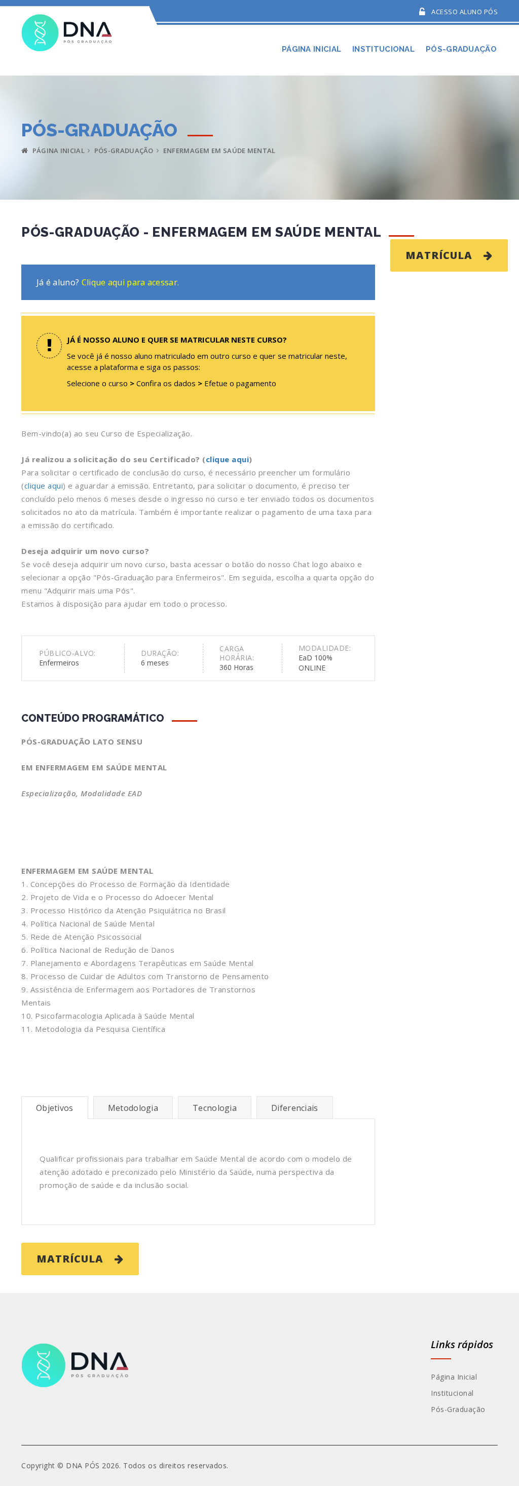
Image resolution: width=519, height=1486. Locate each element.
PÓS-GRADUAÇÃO (461, 49)
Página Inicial (57, 150)
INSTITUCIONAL (383, 49)
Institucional (452, 1393)
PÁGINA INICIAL (311, 49)
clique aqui (227, 459)
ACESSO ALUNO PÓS (464, 11)
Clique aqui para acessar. (130, 282)
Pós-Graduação (458, 1409)
